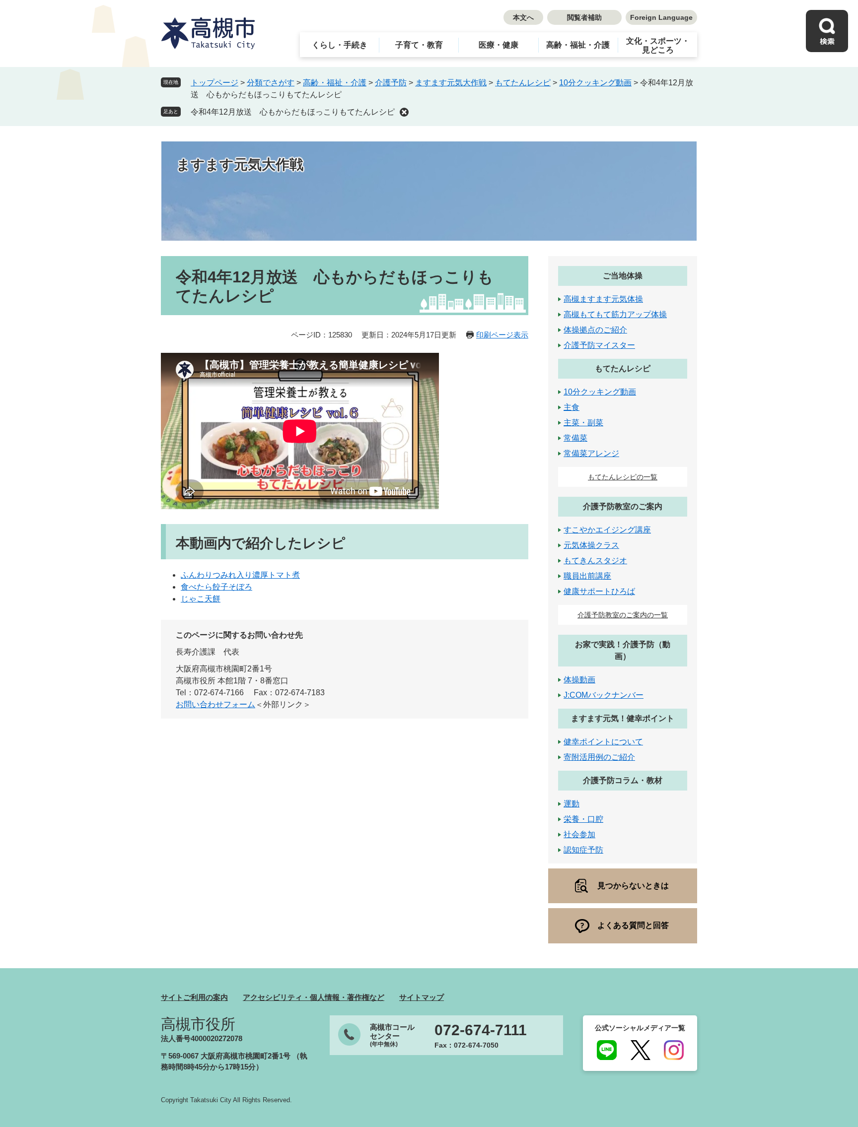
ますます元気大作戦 (451, 82)
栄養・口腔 (583, 819)
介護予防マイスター (599, 345)
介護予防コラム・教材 (622, 780)
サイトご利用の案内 (194, 997)
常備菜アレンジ (591, 453)
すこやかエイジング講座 (607, 530)
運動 (571, 803)
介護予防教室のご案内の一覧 (622, 615)
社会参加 (579, 834)
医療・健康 (498, 45)
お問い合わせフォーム (215, 704)
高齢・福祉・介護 (578, 45)
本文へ (523, 17)
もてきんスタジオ (595, 560)
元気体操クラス (591, 545)
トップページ (214, 82)
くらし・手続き (339, 45)
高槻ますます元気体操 (603, 299)
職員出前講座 (587, 576)
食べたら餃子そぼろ (216, 587)
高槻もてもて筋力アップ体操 (615, 314)
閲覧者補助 (584, 17)
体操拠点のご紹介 (595, 330)
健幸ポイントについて (603, 741)
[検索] (827, 31)
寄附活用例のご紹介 (599, 757)
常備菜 (575, 438)
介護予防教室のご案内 (622, 506)
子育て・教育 (419, 45)
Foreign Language (661, 17)
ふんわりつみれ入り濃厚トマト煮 (240, 575)
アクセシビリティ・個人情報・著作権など (313, 997)
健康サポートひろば (599, 591)
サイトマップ (421, 997)
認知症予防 (583, 850)
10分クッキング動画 (595, 82)
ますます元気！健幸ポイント (622, 718)
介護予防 (391, 82)
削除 (404, 112)
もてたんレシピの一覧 (622, 477)
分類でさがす (270, 82)
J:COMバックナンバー (604, 695)
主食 (571, 407)
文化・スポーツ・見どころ (658, 45)
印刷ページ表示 (502, 335)
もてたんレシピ (523, 82)
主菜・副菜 (583, 422)
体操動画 (579, 679)
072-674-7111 (480, 1030)
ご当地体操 (623, 275)
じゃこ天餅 (200, 599)
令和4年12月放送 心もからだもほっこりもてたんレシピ (293, 112)
